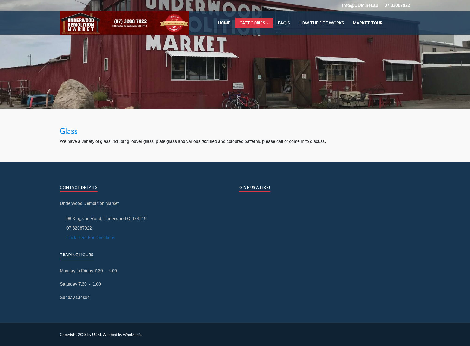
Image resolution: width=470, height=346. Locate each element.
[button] (254, 23)
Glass (69, 130)
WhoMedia (132, 334)
